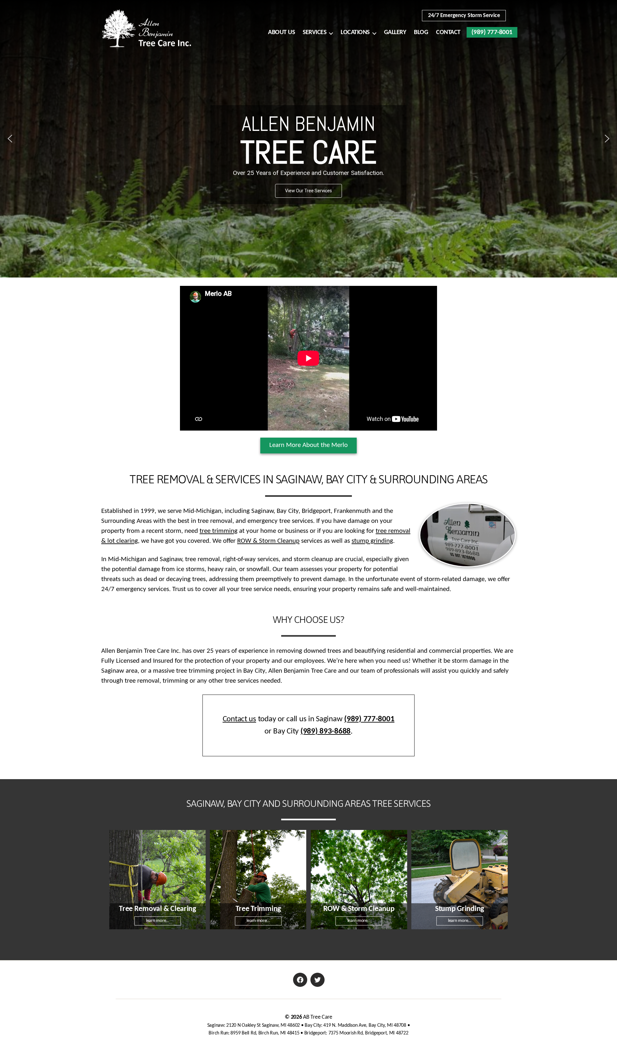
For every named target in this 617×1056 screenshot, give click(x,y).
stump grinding (372, 541)
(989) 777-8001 (492, 32)
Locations (355, 32)
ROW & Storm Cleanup (268, 541)
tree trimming (218, 531)
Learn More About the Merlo (308, 445)
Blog (421, 32)
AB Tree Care (317, 1017)
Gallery (395, 32)
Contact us (239, 719)
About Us (281, 32)
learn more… (157, 920)
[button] (10, 138)
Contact (448, 32)
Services (314, 32)
